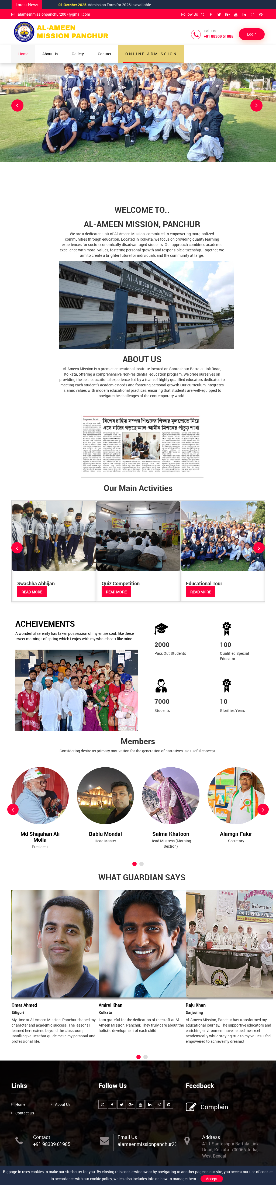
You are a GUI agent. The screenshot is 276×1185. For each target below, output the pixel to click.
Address (211, 1137)
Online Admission (151, 53)
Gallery (78, 53)
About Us (50, 53)
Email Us (127, 1137)
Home (23, 53)
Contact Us (24, 1112)
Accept (212, 1178)
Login (252, 34)
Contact (104, 53)
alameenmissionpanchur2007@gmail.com (54, 14)
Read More (32, 591)
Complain (214, 1107)
